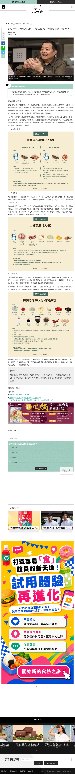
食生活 (13, 24)
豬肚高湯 (14, 462)
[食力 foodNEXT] (37, 13)
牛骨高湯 (14, 457)
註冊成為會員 (51, 762)
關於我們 (4, 769)
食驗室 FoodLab (18, 2)
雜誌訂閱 (22, 769)
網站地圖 (30, 769)
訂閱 (38, 762)
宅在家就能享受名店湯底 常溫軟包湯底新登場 (25, 397)
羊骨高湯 (14, 448)
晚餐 (24, 24)
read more (66, 471)
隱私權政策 (13, 769)
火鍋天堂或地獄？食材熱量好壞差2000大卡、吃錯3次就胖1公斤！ (32, 400)
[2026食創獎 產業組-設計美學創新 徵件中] (37, 612)
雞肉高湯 (14, 452)
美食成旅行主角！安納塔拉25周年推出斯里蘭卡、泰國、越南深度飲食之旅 (36, 528)
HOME (7, 24)
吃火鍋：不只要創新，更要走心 (20, 394)
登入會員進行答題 (41, 468)
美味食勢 (18, 24)
